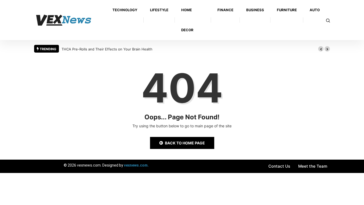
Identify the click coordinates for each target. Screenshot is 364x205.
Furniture (287, 10)
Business (255, 10)
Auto (315, 10)
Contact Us (279, 166)
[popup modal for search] (328, 20)
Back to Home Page (185, 143)
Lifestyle (159, 10)
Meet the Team (312, 166)
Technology (124, 10)
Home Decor (187, 20)
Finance (225, 10)
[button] (320, 49)
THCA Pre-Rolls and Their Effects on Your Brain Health (107, 49)
